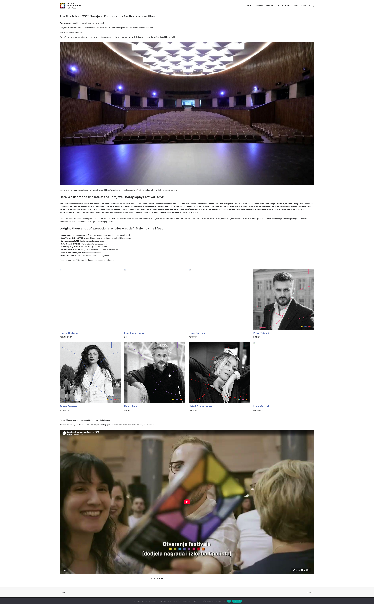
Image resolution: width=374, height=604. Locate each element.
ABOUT (249, 6)
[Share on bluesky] (159, 578)
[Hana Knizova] (217, 304)
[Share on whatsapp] (157, 578)
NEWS (303, 6)
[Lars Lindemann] (153, 304)
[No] (372, 601)
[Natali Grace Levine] (217, 377)
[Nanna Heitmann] (88, 304)
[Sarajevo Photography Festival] (70, 5)
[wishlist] (310, 5)
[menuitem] (250, 5)
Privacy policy (237, 601)
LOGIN (296, 6)
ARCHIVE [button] (269, 6)
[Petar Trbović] (282, 304)
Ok (229, 601)
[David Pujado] (153, 377)
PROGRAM (259, 6)
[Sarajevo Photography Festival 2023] (187, 502)
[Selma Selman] (88, 377)
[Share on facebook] (152, 578)
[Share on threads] (154, 578)
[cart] (313, 5)
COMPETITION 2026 (283, 6)
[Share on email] (162, 578)
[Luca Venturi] (282, 377)
